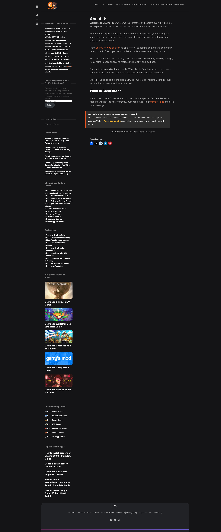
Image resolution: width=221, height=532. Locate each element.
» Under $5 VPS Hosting (55, 37)
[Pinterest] (37, 23)
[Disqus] (132, 182)
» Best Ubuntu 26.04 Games (56, 53)
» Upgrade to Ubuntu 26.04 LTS (58, 43)
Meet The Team (93, 513)
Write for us (120, 513)
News (97, 4)
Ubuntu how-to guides (107, 47)
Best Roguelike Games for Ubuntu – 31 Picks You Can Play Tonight (57, 149)
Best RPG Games (54, 424)
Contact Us (81, 513)
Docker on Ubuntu (53, 211)
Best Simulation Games (57, 428)
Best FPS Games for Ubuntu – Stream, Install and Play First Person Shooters (57, 140)
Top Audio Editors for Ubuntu (58, 193)
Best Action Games (55, 411)
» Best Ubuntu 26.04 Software (57, 60)
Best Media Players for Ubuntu (59, 191)
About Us (71, 513)
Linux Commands (140, 4)
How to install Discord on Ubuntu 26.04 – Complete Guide (58, 456)
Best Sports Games (55, 433)
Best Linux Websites (54, 266)
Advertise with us (107, 513)
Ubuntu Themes (157, 4)
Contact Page (157, 102)
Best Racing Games (55, 420)
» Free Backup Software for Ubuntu (56, 71)
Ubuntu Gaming (123, 4)
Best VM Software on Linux (57, 263)
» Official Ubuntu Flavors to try (58, 63)
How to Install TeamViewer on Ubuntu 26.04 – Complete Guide (57, 482)
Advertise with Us (112, 121)
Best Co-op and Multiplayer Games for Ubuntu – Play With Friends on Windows (57, 165)
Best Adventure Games (57, 416)
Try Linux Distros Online (56, 235)
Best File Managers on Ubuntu (58, 198)
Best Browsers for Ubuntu (57, 196)
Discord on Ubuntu (54, 219)
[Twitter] (37, 15)
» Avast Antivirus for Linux (56, 50)
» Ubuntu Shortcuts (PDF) (58, 66)
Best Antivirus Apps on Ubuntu (59, 201)
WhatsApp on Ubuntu (55, 222)
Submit (49, 105)
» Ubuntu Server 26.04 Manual (57, 46)
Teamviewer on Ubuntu (55, 209)
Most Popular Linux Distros (57, 240)
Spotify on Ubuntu (53, 214)
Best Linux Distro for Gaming (58, 238)
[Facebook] (37, 6)
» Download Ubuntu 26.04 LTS (57, 29)
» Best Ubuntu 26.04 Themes (57, 56)
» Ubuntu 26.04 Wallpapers (56, 40)
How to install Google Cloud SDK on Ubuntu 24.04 (56, 493)
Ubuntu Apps (107, 4)
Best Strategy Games (56, 437)
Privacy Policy (131, 513)
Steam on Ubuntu (53, 216)
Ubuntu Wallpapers (175, 4)
